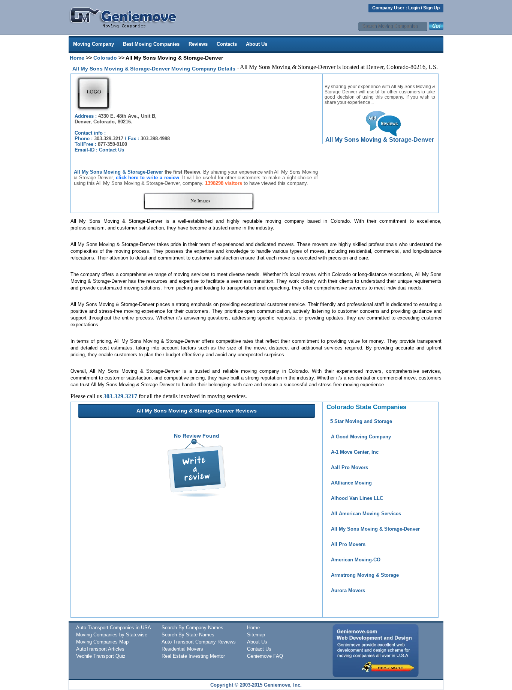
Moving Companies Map (102, 642)
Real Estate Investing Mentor (193, 656)
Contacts (227, 44)
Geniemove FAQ (265, 656)
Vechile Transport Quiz (101, 656)
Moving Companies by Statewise (111, 635)
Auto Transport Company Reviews (199, 642)
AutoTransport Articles (100, 649)
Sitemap (256, 635)
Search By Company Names (192, 627)
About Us (256, 44)
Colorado (105, 58)
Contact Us (111, 150)
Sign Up (431, 7)
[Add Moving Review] (197, 495)
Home (77, 58)
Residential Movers (182, 649)
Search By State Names (188, 635)
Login (414, 7)
